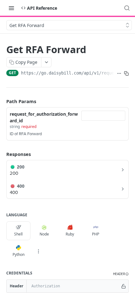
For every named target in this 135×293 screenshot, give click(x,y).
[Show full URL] (119, 73)
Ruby (70, 234)
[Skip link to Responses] (2, 154)
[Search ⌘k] (127, 8)
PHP (95, 234)
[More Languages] (38, 251)
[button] (121, 274)
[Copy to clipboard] (126, 73)
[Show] (123, 286)
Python (18, 254)
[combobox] (103, 116)
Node (44, 234)
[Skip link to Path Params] (2, 101)
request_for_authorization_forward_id (44, 117)
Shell (18, 234)
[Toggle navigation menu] (11, 8)
